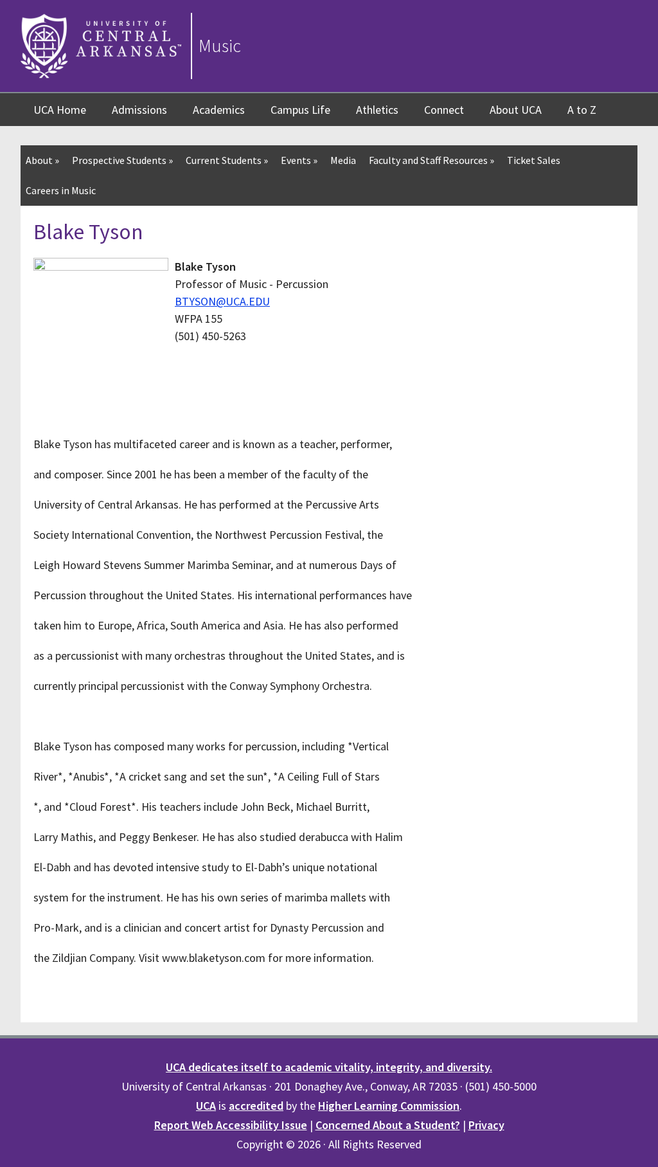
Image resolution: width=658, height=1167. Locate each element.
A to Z (581, 109)
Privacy (486, 1124)
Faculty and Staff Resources (431, 160)
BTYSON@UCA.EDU (222, 301)
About (42, 160)
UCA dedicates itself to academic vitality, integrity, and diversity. (329, 1067)
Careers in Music (61, 190)
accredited (256, 1105)
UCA (206, 1105)
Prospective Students (122, 160)
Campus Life (300, 109)
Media (343, 160)
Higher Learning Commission (388, 1105)
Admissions (139, 109)
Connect (444, 109)
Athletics (377, 109)
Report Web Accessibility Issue (230, 1124)
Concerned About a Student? (388, 1124)
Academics (219, 109)
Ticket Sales (533, 160)
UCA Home (59, 109)
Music (220, 45)
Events (299, 160)
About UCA (516, 109)
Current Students (227, 160)
